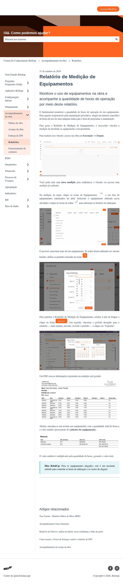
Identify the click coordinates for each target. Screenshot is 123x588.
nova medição (68, 182)
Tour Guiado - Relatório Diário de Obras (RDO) (60, 516)
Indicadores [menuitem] (10, 193)
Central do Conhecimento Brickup (20, 60)
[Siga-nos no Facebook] (110, 568)
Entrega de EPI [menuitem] (15, 135)
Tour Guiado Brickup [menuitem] (15, 74)
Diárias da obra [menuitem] (15, 122)
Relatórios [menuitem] (13, 142)
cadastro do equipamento (82, 429)
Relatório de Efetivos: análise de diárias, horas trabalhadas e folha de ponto (71, 531)
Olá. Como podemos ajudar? (27, 33)
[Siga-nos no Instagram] (117, 568)
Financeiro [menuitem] (10, 170)
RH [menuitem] (7, 199)
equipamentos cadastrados (52, 198)
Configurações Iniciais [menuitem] (12, 98)
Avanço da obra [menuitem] (15, 129)
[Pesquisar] (116, 39)
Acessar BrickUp (108, 9)
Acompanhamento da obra (53, 60)
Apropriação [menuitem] (11, 186)
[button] (28, 81)
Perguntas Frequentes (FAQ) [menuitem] (13, 82)
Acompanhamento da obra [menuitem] (13, 115)
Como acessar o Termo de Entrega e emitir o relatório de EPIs (65, 539)
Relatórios (76, 60)
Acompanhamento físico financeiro (54, 523)
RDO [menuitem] (7, 158)
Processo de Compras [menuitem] (10, 179)
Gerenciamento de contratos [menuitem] (17, 150)
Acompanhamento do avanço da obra (55, 547)
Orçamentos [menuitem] (10, 164)
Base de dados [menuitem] (12, 206)
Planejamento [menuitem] (11, 106)
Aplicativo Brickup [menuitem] (14, 90)
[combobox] (59, 39)
